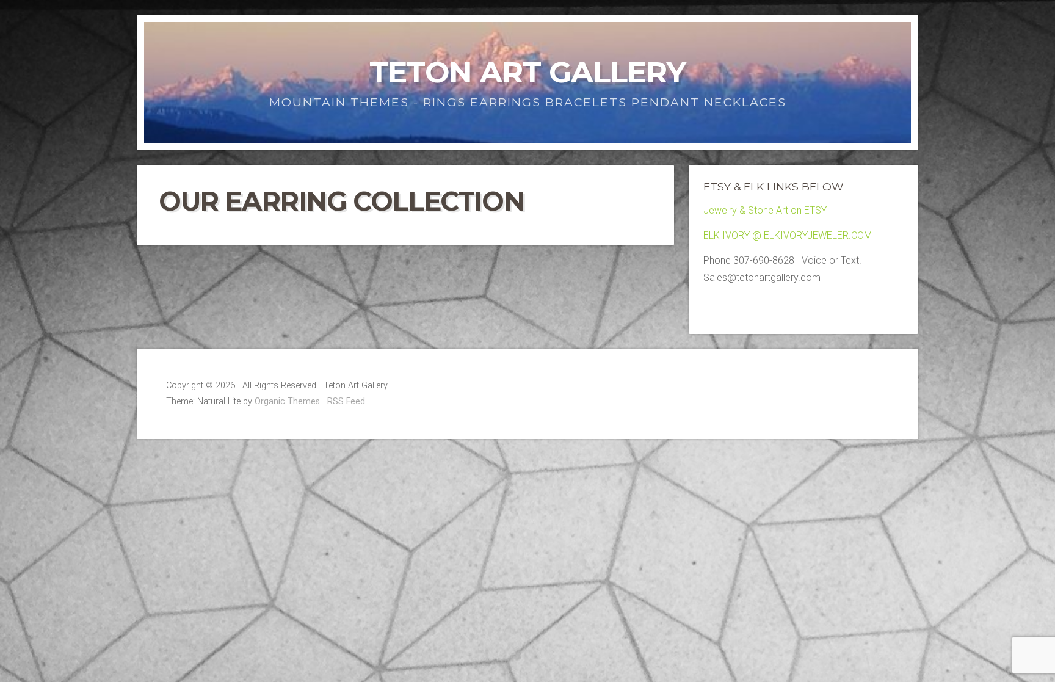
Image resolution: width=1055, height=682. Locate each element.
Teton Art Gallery (527, 72)
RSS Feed (346, 401)
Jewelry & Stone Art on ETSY (765, 210)
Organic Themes (287, 401)
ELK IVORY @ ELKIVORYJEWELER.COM (787, 235)
